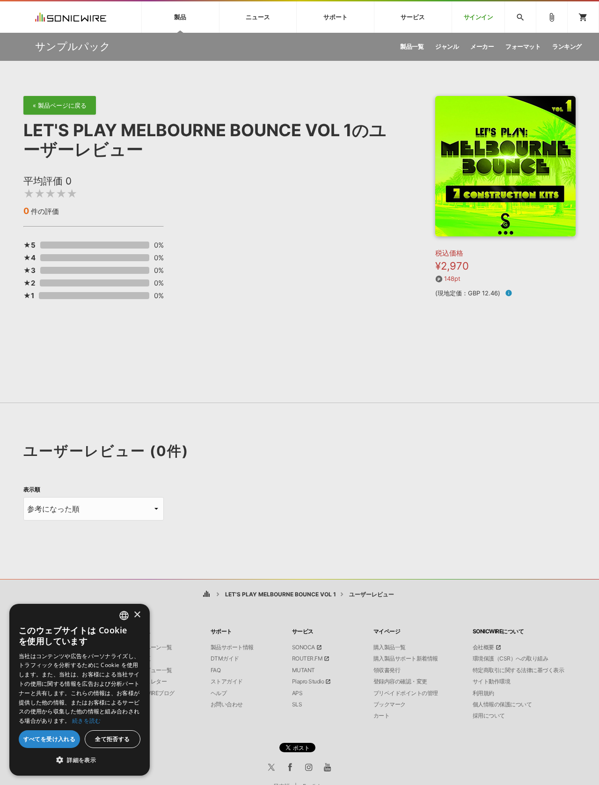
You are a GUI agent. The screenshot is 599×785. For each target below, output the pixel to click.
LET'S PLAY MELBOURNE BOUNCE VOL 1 (280, 594)
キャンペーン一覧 (150, 647)
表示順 (31, 489)
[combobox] (124, 615)
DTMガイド (225, 658)
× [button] (136, 614)
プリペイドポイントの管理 (405, 693)
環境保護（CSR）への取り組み (510, 658)
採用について (489, 715)
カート (381, 715)
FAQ (216, 670)
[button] (79, 760)
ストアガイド (227, 681)
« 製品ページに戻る (60, 105)
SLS (297, 704)
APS (297, 693)
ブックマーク (389, 704)
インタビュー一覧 (150, 670)
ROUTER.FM (307, 658)
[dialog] (79, 690)
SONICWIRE (70, 17)
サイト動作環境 (492, 681)
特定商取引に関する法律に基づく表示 (518, 670)
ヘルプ (219, 693)
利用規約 (483, 693)
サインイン (478, 17)
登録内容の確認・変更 (400, 681)
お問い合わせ (227, 704)
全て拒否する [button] (112, 739)
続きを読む (86, 721)
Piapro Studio (308, 681)
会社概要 (483, 647)
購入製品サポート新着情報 (405, 658)
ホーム (206, 594)
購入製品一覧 (389, 647)
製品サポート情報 (232, 647)
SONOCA (303, 647)
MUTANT (303, 670)
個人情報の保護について (502, 704)
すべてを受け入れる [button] (49, 739)
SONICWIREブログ (152, 693)
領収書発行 (387, 670)
